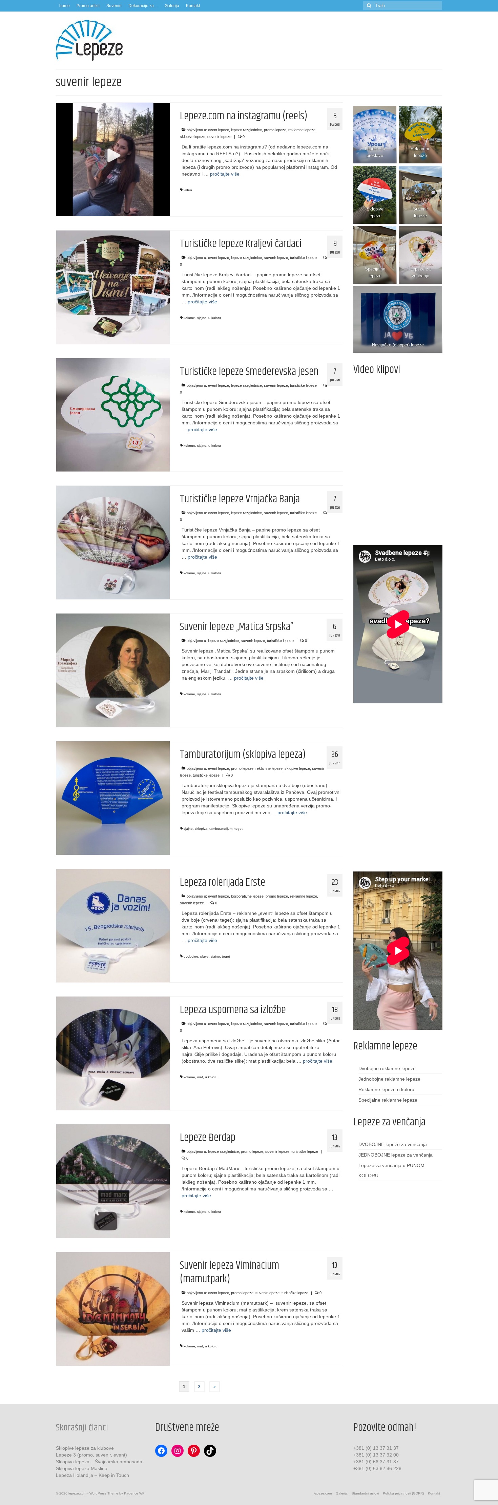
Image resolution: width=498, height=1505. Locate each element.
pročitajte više (225, 174)
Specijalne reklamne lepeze (387, 1100)
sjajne (201, 318)
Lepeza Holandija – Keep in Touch (92, 1475)
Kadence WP (134, 1493)
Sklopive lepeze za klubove (85, 1448)
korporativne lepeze (247, 896)
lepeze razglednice (246, 130)
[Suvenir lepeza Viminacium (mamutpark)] (113, 1308)
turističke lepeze (303, 258)
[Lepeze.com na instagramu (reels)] (113, 159)
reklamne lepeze (301, 130)
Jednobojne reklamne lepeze (389, 1079)
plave (204, 956)
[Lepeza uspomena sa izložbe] (113, 1053)
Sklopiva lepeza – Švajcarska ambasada (99, 1461)
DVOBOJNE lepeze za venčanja (392, 1144)
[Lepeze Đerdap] (113, 1180)
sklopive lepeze (192, 137)
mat (200, 1077)
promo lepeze (275, 130)
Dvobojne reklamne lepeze (387, 1068)
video (188, 190)
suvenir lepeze (219, 137)
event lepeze (218, 130)
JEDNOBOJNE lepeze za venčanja (395, 1155)
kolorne (189, 318)
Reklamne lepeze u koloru (386, 1089)
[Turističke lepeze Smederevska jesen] (113, 414)
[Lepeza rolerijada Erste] (113, 925)
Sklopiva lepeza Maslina (81, 1468)
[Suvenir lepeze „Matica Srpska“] (113, 670)
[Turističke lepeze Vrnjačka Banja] (113, 542)
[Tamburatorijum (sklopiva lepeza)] (113, 797)
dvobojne (191, 956)
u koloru (214, 318)
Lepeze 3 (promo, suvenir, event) (91, 1455)
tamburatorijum (220, 828)
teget (238, 828)
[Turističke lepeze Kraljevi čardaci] (113, 286)
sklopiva (201, 828)
